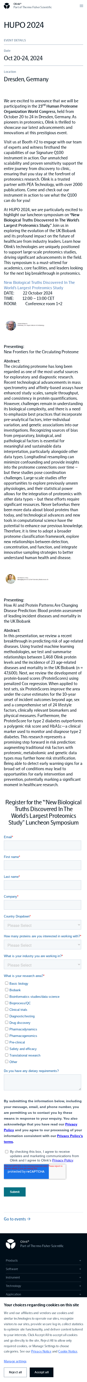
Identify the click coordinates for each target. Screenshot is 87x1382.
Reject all (15, 1372)
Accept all (41, 1372)
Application (43, 1294)
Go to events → (17, 1219)
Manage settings (15, 1361)
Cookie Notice (67, 1351)
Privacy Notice (41, 1351)
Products (43, 1260)
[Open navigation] (81, 5)
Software (43, 1269)
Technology (43, 1286)
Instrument (43, 1277)
